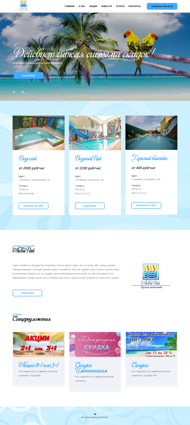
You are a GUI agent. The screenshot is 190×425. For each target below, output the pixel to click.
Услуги (120, 6)
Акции (93, 6)
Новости (106, 6)
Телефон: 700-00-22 (162, 6)
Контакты (135, 6)
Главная (70, 6)
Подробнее (50, 82)
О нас (82, 6)
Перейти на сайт (33, 205)
